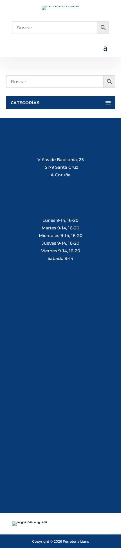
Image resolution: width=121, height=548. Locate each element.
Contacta (60, 495)
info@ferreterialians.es (60, 377)
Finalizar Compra (60, 483)
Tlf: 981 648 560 (60, 303)
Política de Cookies (60, 431)
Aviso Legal (60, 419)
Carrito (60, 471)
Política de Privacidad (59, 408)
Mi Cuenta (59, 459)
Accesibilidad (60, 443)
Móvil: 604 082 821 (60, 340)
